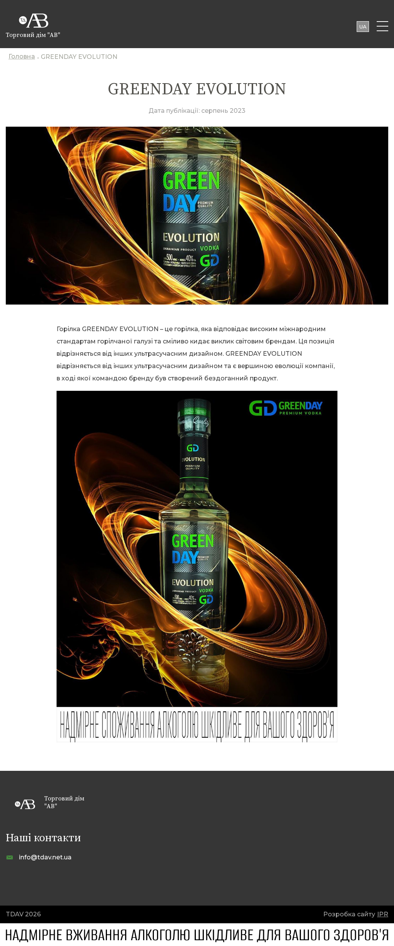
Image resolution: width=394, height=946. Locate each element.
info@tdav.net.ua (45, 857)
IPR (382, 914)
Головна (21, 57)
